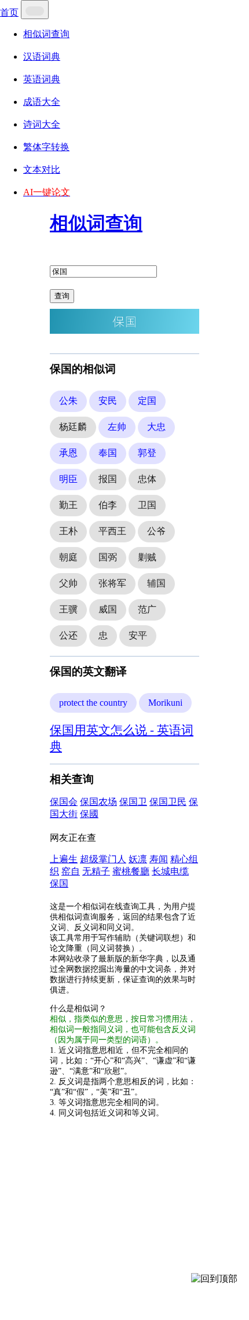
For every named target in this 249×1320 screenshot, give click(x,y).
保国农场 (98, 802)
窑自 (70, 871)
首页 (9, 12)
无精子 (96, 871)
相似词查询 (46, 34)
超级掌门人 (103, 859)
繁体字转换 (46, 147)
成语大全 (41, 102)
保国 (59, 883)
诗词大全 (41, 124)
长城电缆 (170, 871)
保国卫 (133, 802)
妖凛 (138, 859)
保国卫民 (167, 802)
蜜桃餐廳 (130, 871)
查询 (61, 295)
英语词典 (41, 79)
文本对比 (41, 169)
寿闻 (158, 859)
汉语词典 (41, 56)
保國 (89, 814)
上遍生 (64, 859)
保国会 (64, 802)
